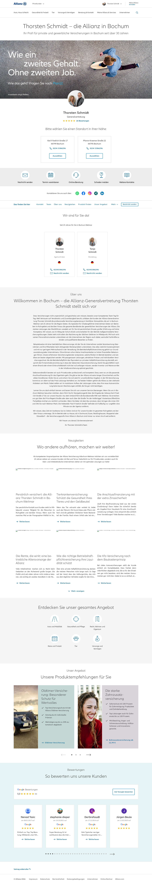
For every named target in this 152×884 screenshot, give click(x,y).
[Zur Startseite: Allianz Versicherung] (20, 3)
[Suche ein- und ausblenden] (136, 12)
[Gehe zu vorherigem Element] (39, 853)
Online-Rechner (106, 879)
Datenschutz (45, 879)
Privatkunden (37, 4)
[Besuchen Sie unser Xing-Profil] (96, 193)
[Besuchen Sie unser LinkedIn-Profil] (102, 193)
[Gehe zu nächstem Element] (112, 853)
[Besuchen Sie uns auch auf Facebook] (83, 193)
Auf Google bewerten (123, 792)
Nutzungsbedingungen (76, 879)
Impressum (33, 879)
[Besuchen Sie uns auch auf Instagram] (89, 193)
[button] (76, 98)
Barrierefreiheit (58, 879)
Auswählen (57, 156)
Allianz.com (119, 879)
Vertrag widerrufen (21, 869)
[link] (76, 177)
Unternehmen (92, 879)
